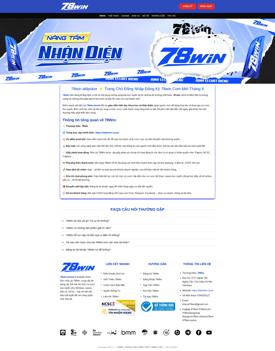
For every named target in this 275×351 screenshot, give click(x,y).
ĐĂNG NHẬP (206, 6)
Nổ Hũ (145, 16)
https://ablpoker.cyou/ (202, 290)
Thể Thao (113, 16)
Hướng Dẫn (158, 16)
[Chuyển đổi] (63, 221)
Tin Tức (171, 16)
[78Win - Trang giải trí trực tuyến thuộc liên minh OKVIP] (74, 6)
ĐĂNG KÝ (187, 6)
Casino (125, 16)
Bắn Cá (136, 16)
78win (102, 16)
